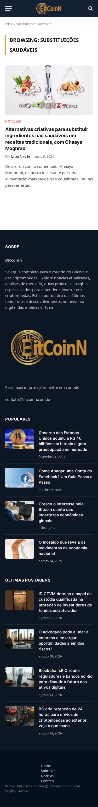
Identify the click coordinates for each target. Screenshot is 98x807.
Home (46, 765)
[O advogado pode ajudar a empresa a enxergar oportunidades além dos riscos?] (19, 639)
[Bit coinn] (49, 8)
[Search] (90, 8)
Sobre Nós (49, 770)
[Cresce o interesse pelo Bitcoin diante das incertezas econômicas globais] (19, 511)
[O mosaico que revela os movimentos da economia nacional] (19, 549)
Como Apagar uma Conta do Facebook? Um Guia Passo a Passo (66, 476)
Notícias (47, 775)
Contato (47, 780)
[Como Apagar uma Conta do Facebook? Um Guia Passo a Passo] (19, 478)
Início (9, 24)
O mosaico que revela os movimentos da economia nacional (63, 548)
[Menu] (8, 8)
